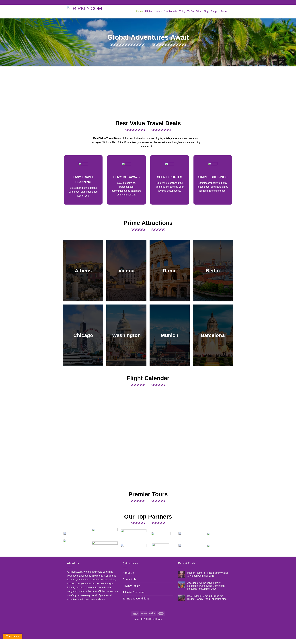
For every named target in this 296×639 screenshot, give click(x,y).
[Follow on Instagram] (148, 2)
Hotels (158, 11)
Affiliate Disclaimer (134, 592)
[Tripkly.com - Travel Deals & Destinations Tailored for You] (86, 11)
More (224, 11)
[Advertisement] (148, 92)
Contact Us (129, 579)
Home (139, 11)
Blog (206, 11)
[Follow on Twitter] (151, 2)
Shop (214, 11)
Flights (148, 11)
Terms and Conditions (136, 598)
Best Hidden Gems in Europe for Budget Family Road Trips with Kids (206, 597)
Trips (198, 11)
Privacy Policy (131, 585)
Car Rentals (170, 11)
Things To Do (186, 11)
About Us (128, 572)
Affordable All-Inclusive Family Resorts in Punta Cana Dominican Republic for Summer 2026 (206, 586)
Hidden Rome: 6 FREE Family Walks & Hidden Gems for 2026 (207, 574)
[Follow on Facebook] (145, 2)
